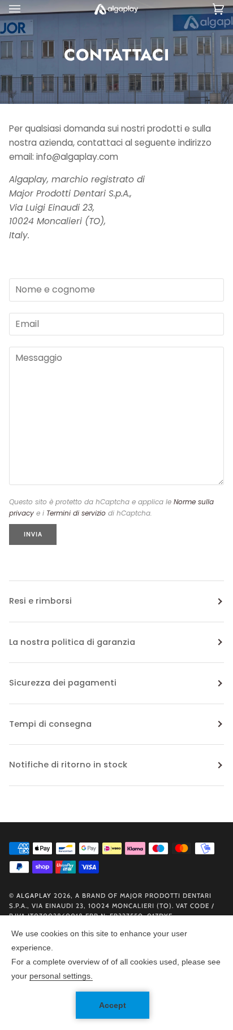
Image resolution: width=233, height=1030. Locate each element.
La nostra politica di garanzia (72, 642)
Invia (33, 534)
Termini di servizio (76, 513)
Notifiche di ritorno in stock (68, 764)
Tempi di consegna (50, 724)
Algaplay (33, 896)
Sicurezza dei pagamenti (62, 682)
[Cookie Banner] (116, 972)
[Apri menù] (26, 9)
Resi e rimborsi (40, 600)
